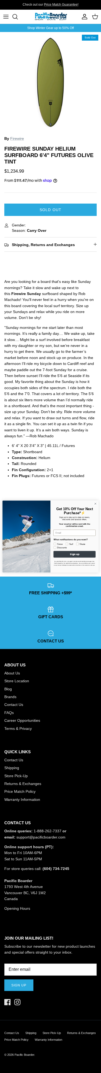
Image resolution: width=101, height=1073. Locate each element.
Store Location (16, 681)
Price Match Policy (20, 791)
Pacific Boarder (24, 1054)
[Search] (18, 17)
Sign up (18, 985)
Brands (10, 697)
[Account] (83, 17)
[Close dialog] (95, 504)
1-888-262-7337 (47, 831)
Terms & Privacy (18, 728)
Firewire (17, 138)
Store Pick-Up (16, 776)
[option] (50, 82)
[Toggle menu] (6, 17)
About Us (12, 673)
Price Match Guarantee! (61, 4)
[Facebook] (7, 1002)
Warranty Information (22, 799)
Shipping (11, 768)
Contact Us (13, 704)
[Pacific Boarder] (50, 16)
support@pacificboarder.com (40, 837)
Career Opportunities (22, 720)
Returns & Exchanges (22, 783)
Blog (8, 689)
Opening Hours (17, 908)
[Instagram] (17, 1002)
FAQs (9, 712)
